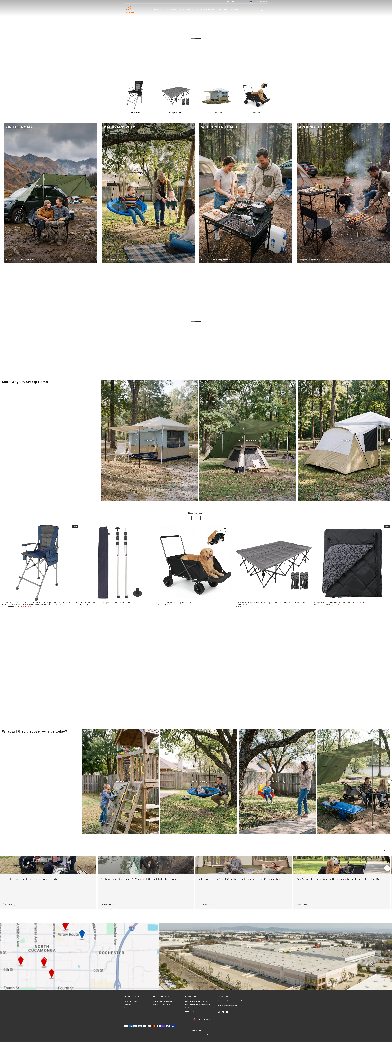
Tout (196, 518)
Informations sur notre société (162, 1001)
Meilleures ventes (189, 10)
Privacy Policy (189, 1011)
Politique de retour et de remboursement (198, 1004)
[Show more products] (390, 440)
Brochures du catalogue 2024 (162, 1004)
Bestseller (10, 70)
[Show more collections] (390, 194)
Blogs (125, 1008)
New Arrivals (207, 10)
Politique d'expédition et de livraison (196, 1001)
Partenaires (127, 1004)
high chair (28, 713)
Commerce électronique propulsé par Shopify (196, 1034)
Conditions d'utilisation (192, 1008)
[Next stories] (387, 868)
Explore (234, 10)
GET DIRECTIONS (20, 984)
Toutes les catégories (165, 10)
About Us (222, 10)
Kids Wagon (10, 713)
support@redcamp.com (19, 964)
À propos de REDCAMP (131, 1001)
